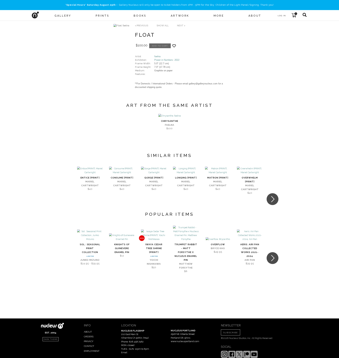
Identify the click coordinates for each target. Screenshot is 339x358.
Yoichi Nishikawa (154, 262)
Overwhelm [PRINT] (250, 179)
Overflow (218, 244)
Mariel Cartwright (90, 183)
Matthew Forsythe (186, 265)
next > (181, 25)
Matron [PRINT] (217, 177)
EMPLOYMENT (91, 351)
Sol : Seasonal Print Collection (90, 248)
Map (146, 338)
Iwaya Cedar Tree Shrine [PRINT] (153, 248)
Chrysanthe (169, 121)
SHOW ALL (163, 25)
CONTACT (89, 346)
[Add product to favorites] (174, 45)
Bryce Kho (218, 248)
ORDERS (88, 336)
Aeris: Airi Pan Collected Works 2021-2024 (249, 250)
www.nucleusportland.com (185, 341)
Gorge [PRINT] (153, 177)
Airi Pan (250, 260)
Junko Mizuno (90, 260)
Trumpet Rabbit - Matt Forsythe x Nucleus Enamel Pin (185, 252)
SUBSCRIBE (230, 332)
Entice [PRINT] (90, 177)
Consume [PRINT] (122, 177)
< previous (141, 25)
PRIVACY (88, 341)
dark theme (51, 339)
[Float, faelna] (121, 25)
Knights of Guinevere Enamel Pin (122, 248)
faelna (157, 56)
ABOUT (88, 331)
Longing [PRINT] (186, 177)
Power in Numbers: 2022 (166, 60)
